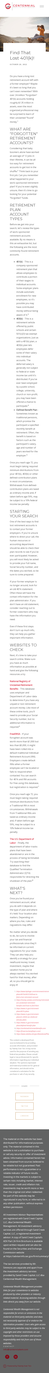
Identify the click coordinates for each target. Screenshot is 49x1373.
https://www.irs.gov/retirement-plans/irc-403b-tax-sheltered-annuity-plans (27, 1017)
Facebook (24, 1096)
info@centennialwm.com (15, 1349)
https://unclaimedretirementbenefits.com (31, 1028)
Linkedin (25, 1116)
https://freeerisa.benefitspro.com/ (28, 1031)
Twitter (24, 1106)
